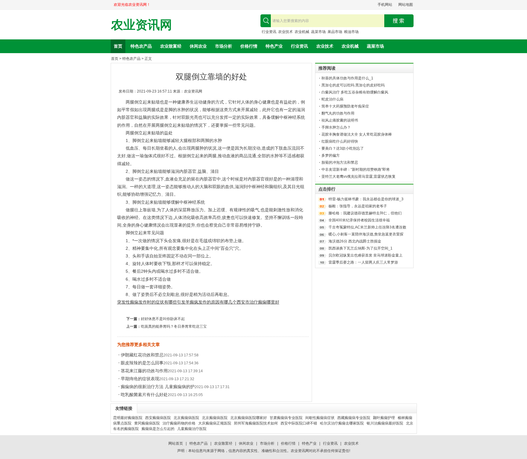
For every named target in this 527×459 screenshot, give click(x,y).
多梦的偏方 (330, 155)
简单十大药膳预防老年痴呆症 (345, 106)
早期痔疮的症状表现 (140, 378)
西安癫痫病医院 (158, 418)
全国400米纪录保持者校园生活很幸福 (359, 220)
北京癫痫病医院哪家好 (248, 418)
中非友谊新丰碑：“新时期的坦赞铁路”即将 (355, 169)
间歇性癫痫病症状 (320, 418)
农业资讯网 (141, 25)
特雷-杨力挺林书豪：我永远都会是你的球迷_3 (365, 199)
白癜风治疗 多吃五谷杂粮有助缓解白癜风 (354, 92)
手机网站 (385, 4)
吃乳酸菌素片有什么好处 (144, 394)
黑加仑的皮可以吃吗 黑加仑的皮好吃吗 (353, 85)
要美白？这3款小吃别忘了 (342, 148)
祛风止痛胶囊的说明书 (339, 120)
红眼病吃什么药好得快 (339, 141)
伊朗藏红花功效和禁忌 (142, 354)
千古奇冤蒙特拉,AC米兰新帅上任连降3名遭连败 (367, 227)
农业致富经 (170, 46)
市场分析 (223, 46)
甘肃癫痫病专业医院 (286, 418)
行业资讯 (269, 32)
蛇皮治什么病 (332, 99)
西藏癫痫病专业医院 (353, 418)
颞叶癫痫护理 (384, 418)
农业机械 (302, 32)
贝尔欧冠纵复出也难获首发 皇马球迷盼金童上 (365, 255)
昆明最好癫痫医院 (127, 418)
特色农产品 (141, 46)
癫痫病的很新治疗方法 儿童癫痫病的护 (158, 386)
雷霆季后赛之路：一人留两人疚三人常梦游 (363, 262)
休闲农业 (198, 46)
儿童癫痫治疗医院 (191, 429)
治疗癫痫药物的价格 (179, 423)
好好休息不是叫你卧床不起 (163, 319)
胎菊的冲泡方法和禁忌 (339, 162)
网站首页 (175, 443)
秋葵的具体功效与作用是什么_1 (347, 78)
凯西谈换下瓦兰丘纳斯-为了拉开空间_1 (360, 248)
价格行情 (248, 46)
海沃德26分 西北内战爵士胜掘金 (354, 241)
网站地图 (405, 4)
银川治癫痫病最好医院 (385, 423)
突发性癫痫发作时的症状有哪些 (147, 302)
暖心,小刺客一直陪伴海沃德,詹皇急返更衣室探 (365, 234)
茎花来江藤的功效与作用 (144, 370)
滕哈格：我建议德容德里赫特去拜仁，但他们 (365, 213)
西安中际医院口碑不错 (299, 423)
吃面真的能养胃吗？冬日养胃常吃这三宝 (174, 326)
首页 (118, 46)
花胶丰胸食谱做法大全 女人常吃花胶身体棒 (356, 134)
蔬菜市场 (318, 32)
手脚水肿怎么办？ (336, 127)
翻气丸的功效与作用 (337, 113)
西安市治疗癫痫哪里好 (258, 302)
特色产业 (274, 46)
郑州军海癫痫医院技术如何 (256, 423)
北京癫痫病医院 (186, 418)
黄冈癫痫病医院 (147, 423)
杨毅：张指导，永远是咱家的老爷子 (357, 206)
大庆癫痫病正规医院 (214, 423)
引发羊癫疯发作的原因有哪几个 (207, 302)
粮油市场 (351, 32)
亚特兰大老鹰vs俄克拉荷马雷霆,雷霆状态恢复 (358, 176)
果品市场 (335, 32)
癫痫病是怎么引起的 (158, 429)
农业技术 (285, 32)
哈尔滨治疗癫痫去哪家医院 (342, 423)
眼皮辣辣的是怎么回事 (142, 362)
